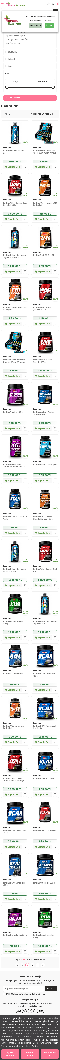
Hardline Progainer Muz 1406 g (13, 622)
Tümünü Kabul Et (49, 1054)
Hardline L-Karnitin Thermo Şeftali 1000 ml (15, 570)
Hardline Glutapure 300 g (44, 883)
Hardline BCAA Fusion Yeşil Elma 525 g (44, 727)
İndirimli (11, 59)
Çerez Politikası (32, 1045)
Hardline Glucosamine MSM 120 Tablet (45, 204)
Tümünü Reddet (30, 1054)
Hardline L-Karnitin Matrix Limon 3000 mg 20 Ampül (14, 361)
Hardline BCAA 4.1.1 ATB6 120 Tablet (15, 518)
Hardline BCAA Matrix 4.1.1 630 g (14, 884)
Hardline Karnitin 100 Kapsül (45, 464)
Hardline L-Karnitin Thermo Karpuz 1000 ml (45, 622)
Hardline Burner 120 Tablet (44, 831)
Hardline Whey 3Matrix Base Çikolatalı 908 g (15, 204)
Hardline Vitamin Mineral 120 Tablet (13, 727)
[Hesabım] (53, 4)
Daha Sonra (35, 25)
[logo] (15, 4)
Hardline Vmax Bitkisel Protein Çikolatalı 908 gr (13, 779)
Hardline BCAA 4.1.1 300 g (43, 778)
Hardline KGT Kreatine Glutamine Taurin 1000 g (14, 465)
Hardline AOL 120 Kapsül (13, 673)
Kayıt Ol (51, 988)
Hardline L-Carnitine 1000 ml (14, 151)
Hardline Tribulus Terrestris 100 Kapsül (15, 308)
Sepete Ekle (14, 166)
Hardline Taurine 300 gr (13, 412)
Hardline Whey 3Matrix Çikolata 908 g (42, 361)
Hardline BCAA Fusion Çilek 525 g (14, 832)
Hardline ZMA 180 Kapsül (43, 255)
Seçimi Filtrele (13, 97)
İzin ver (49, 25)
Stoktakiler (13, 52)
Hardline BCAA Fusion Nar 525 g (44, 674)
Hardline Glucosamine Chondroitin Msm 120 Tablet (42, 518)
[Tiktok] (35, 1011)
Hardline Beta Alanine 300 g (15, 935)
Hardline (7, 147)
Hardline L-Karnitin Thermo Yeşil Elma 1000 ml (15, 256)
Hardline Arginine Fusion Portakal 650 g (43, 413)
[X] (24, 1011)
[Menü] (2, 4)
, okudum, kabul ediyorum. (26, 994)
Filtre (7, 114)
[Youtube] (18, 1011)
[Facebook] (30, 1011)
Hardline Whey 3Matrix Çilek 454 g (45, 570)
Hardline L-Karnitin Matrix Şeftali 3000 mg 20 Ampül (44, 151)
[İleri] (37, 965)
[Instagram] (41, 1011)
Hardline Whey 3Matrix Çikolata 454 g (42, 308)
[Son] (43, 965)
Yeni (10, 66)
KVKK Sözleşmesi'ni (14, 994)
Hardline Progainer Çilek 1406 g (43, 936)
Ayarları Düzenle (10, 1054)
